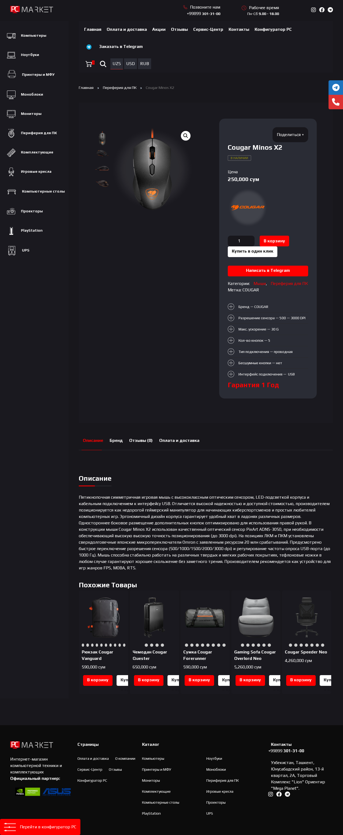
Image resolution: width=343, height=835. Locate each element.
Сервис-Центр (208, 29)
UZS (117, 63)
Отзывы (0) (141, 440)
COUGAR (251, 289)
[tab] (93, 440)
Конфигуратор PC (273, 29)
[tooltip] (336, 87)
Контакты (239, 29)
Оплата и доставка (127, 29)
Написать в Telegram (268, 270)
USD (130, 63)
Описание (93, 440)
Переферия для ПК (119, 87)
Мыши (259, 283)
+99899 (203, 13)
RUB (144, 63)
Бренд (116, 440)
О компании (125, 758)
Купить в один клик (252, 251)
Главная (92, 29)
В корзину (274, 240)
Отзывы (179, 29)
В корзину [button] (98, 679)
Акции (159, 29)
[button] (186, 136)
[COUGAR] (248, 207)
